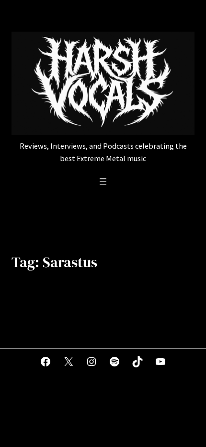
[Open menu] (103, 182)
